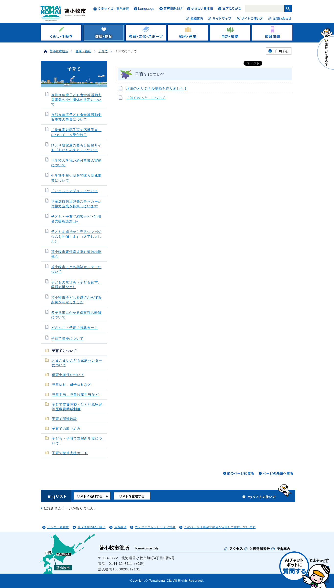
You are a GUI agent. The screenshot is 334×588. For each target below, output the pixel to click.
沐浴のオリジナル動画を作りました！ (156, 88)
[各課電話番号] (257, 549)
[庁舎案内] (280, 549)
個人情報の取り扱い (91, 527)
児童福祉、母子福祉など (71, 385)
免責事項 (120, 527)
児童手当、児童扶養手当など (75, 395)
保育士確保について (68, 375)
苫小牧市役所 (59, 51)
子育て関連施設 (64, 419)
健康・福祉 (83, 51)
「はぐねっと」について (146, 98)
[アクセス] (233, 549)
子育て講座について (67, 338)
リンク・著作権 (58, 527)
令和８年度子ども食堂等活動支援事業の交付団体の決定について (76, 99)
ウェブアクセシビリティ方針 (155, 527)
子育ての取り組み (66, 428)
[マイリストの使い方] (259, 498)
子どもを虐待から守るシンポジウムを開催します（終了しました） (76, 236)
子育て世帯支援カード (70, 453)
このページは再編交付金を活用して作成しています (220, 527)
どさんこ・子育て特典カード (74, 328)
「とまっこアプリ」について (74, 191)
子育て (103, 51)
